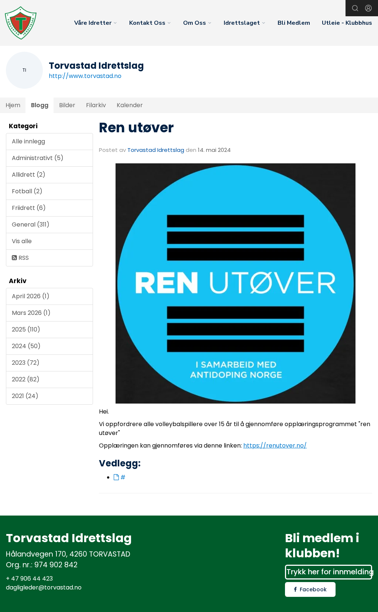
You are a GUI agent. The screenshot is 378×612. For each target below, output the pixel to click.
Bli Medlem (294, 23)
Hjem (13, 105)
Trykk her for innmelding (329, 572)
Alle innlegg (28, 141)
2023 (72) (25, 362)
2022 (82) (25, 379)
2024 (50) (26, 346)
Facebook (313, 589)
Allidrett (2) (28, 174)
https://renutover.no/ (275, 445)
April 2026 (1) (30, 296)
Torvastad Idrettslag (155, 150)
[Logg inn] (368, 8)
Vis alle (22, 241)
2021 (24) (25, 396)
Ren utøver (136, 127)
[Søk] (355, 8)
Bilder (67, 105)
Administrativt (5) (37, 158)
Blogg (39, 105)
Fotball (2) (27, 191)
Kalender (130, 105)
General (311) (30, 224)
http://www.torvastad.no (85, 76)
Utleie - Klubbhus (347, 23)
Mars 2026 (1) (31, 313)
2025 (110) (26, 329)
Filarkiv (96, 105)
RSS (23, 258)
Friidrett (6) (29, 208)
